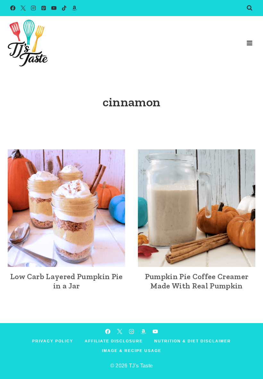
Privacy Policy (52, 341)
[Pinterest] (43, 8)
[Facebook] (13, 8)
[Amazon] (74, 8)
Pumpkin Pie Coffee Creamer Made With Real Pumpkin (196, 281)
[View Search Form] (249, 8)
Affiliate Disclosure (114, 341)
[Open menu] (249, 43)
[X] (23, 8)
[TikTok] (64, 8)
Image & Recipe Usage (131, 350)
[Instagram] (33, 8)
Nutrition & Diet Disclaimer (192, 341)
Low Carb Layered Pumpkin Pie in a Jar (66, 281)
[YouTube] (54, 8)
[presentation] (66, 208)
